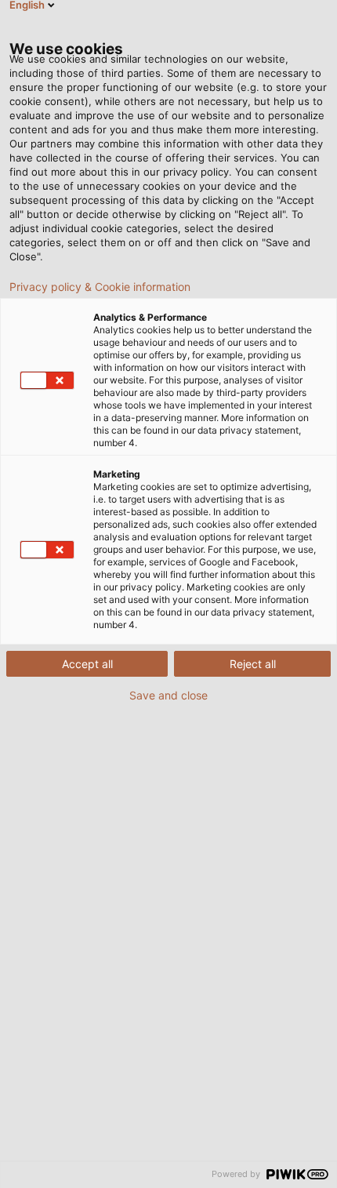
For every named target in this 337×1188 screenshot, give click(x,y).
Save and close (168, 695)
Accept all (87, 663)
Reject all (253, 663)
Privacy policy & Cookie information (99, 287)
